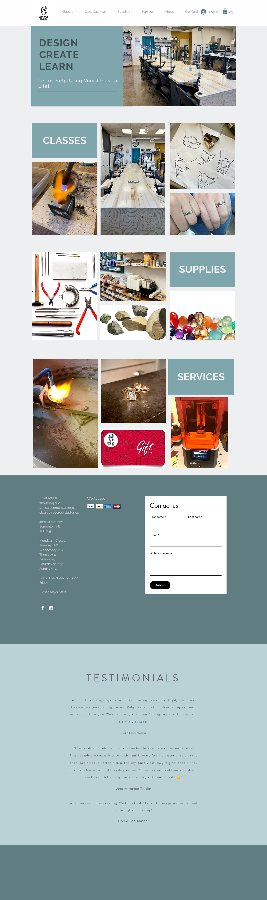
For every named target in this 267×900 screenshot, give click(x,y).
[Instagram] (51, 608)
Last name (195, 517)
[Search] (231, 13)
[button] (225, 11)
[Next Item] (228, 66)
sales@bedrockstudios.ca (57, 508)
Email (154, 535)
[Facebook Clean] (42, 608)
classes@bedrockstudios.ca (59, 512)
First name (158, 517)
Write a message (161, 553)
